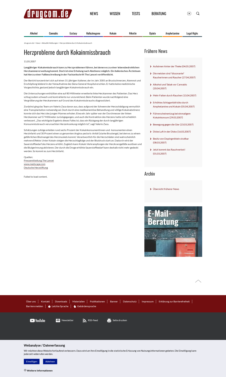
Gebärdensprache (86, 306)
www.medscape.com (34, 163)
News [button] (94, 13)
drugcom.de (29, 43)
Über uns (31, 301)
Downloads (61, 301)
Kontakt (45, 301)
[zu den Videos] (189, 13)
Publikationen (97, 301)
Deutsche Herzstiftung (36, 167)
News (38, 43)
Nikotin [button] (133, 33)
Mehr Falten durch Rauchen (174, 95)
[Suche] (197, 13)
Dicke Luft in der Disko (172, 131)
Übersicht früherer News (166, 188)
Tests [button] (136, 13)
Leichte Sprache (59, 306)
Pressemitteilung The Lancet (39, 160)
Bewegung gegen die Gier (173, 124)
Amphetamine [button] (172, 33)
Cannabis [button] (53, 33)
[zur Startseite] (48, 13)
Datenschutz (130, 301)
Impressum (148, 301)
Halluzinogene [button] (93, 33)
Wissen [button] (115, 13)
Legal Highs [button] (192, 33)
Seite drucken (120, 320)
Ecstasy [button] (73, 33)
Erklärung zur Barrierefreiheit (174, 301)
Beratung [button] (159, 13)
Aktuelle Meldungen (50, 43)
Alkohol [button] (34, 33)
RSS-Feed (93, 320)
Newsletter (67, 320)
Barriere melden (34, 306)
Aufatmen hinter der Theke (174, 66)
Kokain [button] (113, 33)
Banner (114, 301)
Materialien (78, 301)
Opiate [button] (152, 33)
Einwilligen (31, 361)
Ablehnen (50, 361)
